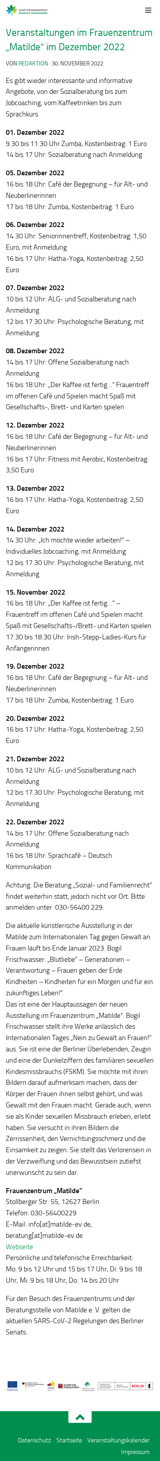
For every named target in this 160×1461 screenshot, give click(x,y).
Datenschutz (34, 1440)
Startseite (69, 1440)
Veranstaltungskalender (118, 1440)
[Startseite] (35, 9)
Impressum (135, 1452)
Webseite (19, 1247)
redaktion (33, 63)
